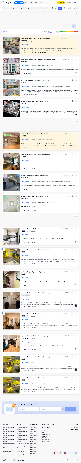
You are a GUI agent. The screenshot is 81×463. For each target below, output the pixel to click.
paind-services (45, 439)
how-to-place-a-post (46, 431)
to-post (62, 2)
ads (76, 13)
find (60, 8)
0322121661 (74, 429)
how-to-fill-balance (45, 437)
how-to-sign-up (46, 434)
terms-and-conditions (59, 459)
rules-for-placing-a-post (46, 428)
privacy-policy (45, 441)
